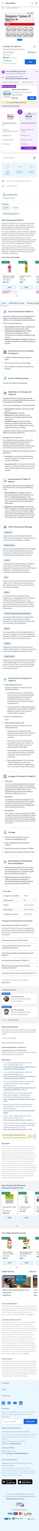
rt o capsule (29, 1308)
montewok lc (22, 1310)
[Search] (32, 3)
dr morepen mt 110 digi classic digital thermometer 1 (18, 1322)
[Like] (30, 1136)
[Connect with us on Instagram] (3, 1403)
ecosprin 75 (10, 1308)
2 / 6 (24, 39)
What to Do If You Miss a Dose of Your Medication (16, 1291)
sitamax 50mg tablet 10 (9, 1374)
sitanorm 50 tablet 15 (18, 1367)
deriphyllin (22, 1314)
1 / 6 (20, 39)
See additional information (15, 1499)
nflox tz (30, 1310)
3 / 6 (26, 39)
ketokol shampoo (12, 1310)
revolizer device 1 (13, 1337)
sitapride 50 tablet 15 (23, 1369)
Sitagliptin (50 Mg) (8, 198)
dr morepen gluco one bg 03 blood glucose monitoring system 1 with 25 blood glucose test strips (19, 1330)
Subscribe (30, 1421)
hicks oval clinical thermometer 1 (16, 1332)
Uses (4, 303)
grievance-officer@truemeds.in (17, 1453)
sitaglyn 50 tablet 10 (14, 1363)
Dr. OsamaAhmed (17, 1010)
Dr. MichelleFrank (17, 996)
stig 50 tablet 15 (26, 1365)
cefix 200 (16, 1314)
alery (21, 1312)
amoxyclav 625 (19, 1308)
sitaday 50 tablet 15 (10, 1369)
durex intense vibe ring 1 (21, 1351)
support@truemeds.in (9, 1050)
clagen (8, 1312)
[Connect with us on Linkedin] (20, 1403)
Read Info (33, 52)
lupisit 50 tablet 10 (27, 1363)
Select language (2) (10, 213)
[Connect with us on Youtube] (15, 1403)
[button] (19, 72)
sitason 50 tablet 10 (16, 1372)
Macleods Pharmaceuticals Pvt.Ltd (14, 49)
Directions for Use (16, 303)
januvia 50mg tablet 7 (8, 1361)
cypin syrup (15, 1312)
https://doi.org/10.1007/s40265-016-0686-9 (18, 1120)
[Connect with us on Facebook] (9, 1403)
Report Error (6, 982)
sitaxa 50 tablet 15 (13, 1376)
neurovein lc (28, 1312)
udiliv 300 (11, 1306)
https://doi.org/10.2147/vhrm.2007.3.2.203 (17, 1129)
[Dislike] (34, 1136)
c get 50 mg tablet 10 (22, 1361)
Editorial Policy (14, 1020)
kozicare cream (7, 1314)
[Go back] (3, 3)
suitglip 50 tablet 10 (29, 1372)
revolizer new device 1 (14, 1353)
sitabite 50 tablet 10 (23, 1374)
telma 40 (4, 1306)
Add (30, 62)
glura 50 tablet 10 (15, 1365)
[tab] (19, 1383)
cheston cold (25, 1306)
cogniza (17, 1306)
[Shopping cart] (36, 3)
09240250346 (21, 1050)
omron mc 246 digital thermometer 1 (23, 1339)
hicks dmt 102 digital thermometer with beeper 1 (17, 1345)
